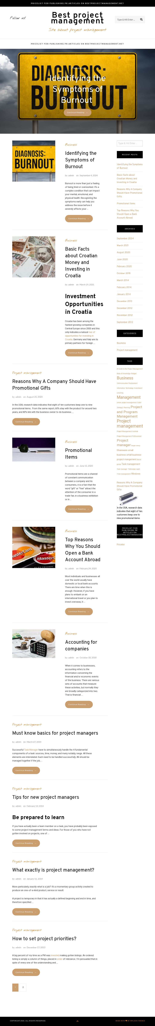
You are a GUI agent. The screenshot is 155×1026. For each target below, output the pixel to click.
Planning (127, 408)
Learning (120, 393)
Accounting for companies (81, 645)
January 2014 (124, 294)
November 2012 (125, 315)
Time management (124, 474)
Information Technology (125, 388)
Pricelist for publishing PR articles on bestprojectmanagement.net (77, 3)
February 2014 (124, 287)
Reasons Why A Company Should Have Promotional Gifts (54, 385)
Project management (26, 373)
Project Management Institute (127, 431)
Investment (138, 388)
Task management (131, 464)
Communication (122, 383)
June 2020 (122, 259)
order (59, 959)
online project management (127, 403)
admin (71, 175)
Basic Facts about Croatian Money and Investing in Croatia (81, 262)
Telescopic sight (134, 469)
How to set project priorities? (44, 939)
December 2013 (124, 301)
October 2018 (123, 273)
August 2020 (123, 252)
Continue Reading (77, 112)
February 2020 (124, 266)
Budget (133, 374)
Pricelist (121, 544)
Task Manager (31, 749)
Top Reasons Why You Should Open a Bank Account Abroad (82, 550)
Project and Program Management (129, 412)
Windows (135, 473)
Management (129, 397)
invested (55, 955)
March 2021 (123, 245)
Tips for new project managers (45, 798)
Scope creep (135, 446)
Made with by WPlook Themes (130, 1021)
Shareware (122, 450)
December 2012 (124, 308)
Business (77, 68)
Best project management (77, 18)
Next (3, 91)
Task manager (122, 469)
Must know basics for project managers (55, 733)
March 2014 (123, 280)
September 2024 (125, 238)
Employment (133, 383)
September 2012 (125, 322)
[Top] (78, 1021)
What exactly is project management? (53, 870)
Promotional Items (78, 454)
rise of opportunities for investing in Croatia (80, 336)
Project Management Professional (129, 436)
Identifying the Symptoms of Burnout (77, 90)
